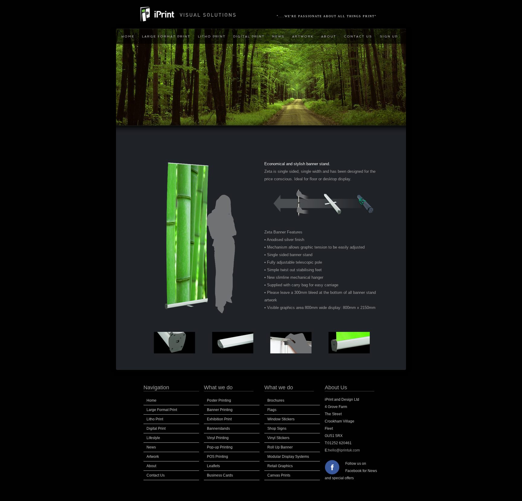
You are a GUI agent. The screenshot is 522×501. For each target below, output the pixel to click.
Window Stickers (281, 419)
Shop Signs (276, 428)
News (278, 36)
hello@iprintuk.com (344, 450)
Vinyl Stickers (278, 438)
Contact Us (358, 36)
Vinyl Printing (218, 438)
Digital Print (249, 36)
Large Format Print (166, 36)
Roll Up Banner (280, 447)
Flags (271, 410)
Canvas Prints (278, 475)
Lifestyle (153, 438)
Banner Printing (220, 410)
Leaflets (213, 466)
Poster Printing (219, 400)
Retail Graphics (280, 466)
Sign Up (389, 36)
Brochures (275, 400)
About (328, 36)
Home (127, 36)
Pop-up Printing (220, 447)
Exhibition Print (219, 419)
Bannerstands (218, 428)
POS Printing (217, 456)
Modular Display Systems (288, 456)
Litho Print (212, 36)
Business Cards (220, 475)
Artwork (303, 36)
